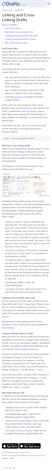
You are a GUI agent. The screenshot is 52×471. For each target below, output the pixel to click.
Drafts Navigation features (25, 349)
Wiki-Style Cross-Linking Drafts (19, 32)
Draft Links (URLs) (13, 28)
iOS (10, 468)
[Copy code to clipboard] (47, 138)
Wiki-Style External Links (16, 42)
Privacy (5, 458)
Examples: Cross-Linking (13, 324)
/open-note (25, 427)
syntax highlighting (17, 148)
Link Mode (31, 111)
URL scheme (29, 125)
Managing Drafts (7, 10)
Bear (29, 423)
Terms (11, 458)
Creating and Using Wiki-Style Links (21, 35)
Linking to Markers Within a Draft (20, 39)
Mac (14, 468)
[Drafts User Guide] (22, 3)
